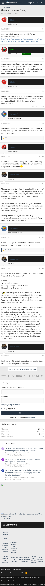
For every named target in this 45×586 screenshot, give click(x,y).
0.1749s (28, 584)
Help (22, 573)
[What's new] (37, 2)
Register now (30, 417)
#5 (43, 156)
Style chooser (5, 570)
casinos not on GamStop (14, 559)
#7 (43, 238)
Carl (42, 436)
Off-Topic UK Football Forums (15, 455)
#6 (43, 184)
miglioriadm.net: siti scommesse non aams (24, 559)
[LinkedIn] (17, 376)
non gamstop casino (40, 559)
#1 (43, 29)
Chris (4, 13)
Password (5, 396)
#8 (43, 268)
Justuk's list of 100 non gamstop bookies (5, 547)
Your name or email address (12, 387)
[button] (3, 2)
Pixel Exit (11, 581)
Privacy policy (14, 573)
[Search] (42, 2)
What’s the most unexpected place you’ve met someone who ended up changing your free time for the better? (23, 472)
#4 (43, 123)
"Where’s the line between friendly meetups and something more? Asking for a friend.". (24, 449)
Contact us (4, 573)
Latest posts (10, 443)
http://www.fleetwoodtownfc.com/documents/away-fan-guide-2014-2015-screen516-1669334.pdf (22, 40)
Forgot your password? (10, 404)
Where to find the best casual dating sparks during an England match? (22, 460)
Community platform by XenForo (20, 578)
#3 (43, 91)
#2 (43, 59)
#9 (43, 356)
